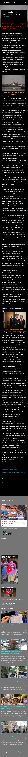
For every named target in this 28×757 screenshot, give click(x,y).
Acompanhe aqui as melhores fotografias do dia (13, 472)
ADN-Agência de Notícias (11, 2)
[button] (3, 19)
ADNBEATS (4, 528)
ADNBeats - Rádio (12, 528)
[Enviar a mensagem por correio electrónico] (3, 479)
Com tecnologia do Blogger (14, 752)
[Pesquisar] (26, 2)
